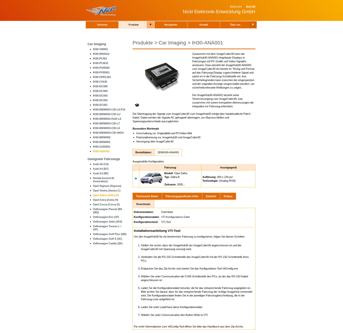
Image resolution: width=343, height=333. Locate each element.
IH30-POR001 (101, 72)
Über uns (235, 24)
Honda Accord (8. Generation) (104, 179)
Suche (250, 6)
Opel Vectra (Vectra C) (106, 190)
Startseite (102, 24)
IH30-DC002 (100, 100)
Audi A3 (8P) (100, 173)
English (236, 6)
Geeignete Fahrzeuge (104, 159)
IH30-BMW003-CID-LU (106, 114)
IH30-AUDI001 (101, 146)
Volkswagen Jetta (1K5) (107, 221)
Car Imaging (97, 44)
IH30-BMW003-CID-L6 (106, 128)
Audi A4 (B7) (101, 168)
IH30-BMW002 (101, 137)
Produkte (134, 24)
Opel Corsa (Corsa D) (106, 204)
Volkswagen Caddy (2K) (108, 243)
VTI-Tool (166, 221)
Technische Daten (147, 196)
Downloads (143, 204)
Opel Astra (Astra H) (105, 199)
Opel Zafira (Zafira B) (106, 195)
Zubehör (211, 196)
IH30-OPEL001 (102, 77)
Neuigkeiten (170, 24)
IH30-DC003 (100, 95)
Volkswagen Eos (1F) (106, 216)
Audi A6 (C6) (101, 164)
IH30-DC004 (100, 90)
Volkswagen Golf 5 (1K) (107, 238)
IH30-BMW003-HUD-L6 (107, 118)
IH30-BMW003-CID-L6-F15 (109, 109)
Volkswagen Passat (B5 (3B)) (107, 211)
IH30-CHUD (100, 81)
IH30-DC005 (100, 86)
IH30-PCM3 (100, 58)
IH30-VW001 (100, 49)
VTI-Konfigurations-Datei (175, 216)
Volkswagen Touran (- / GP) (107, 228)
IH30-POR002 (101, 67)
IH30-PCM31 (100, 63)
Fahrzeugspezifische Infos (182, 196)
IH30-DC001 (100, 104)
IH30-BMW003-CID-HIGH (108, 132)
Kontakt (204, 24)
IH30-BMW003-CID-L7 (106, 123)
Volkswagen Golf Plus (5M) (109, 234)
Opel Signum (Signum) (107, 185)
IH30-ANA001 (101, 151)
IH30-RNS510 (101, 53)
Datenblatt (167, 211)
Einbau (228, 196)
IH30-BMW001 (101, 141)
